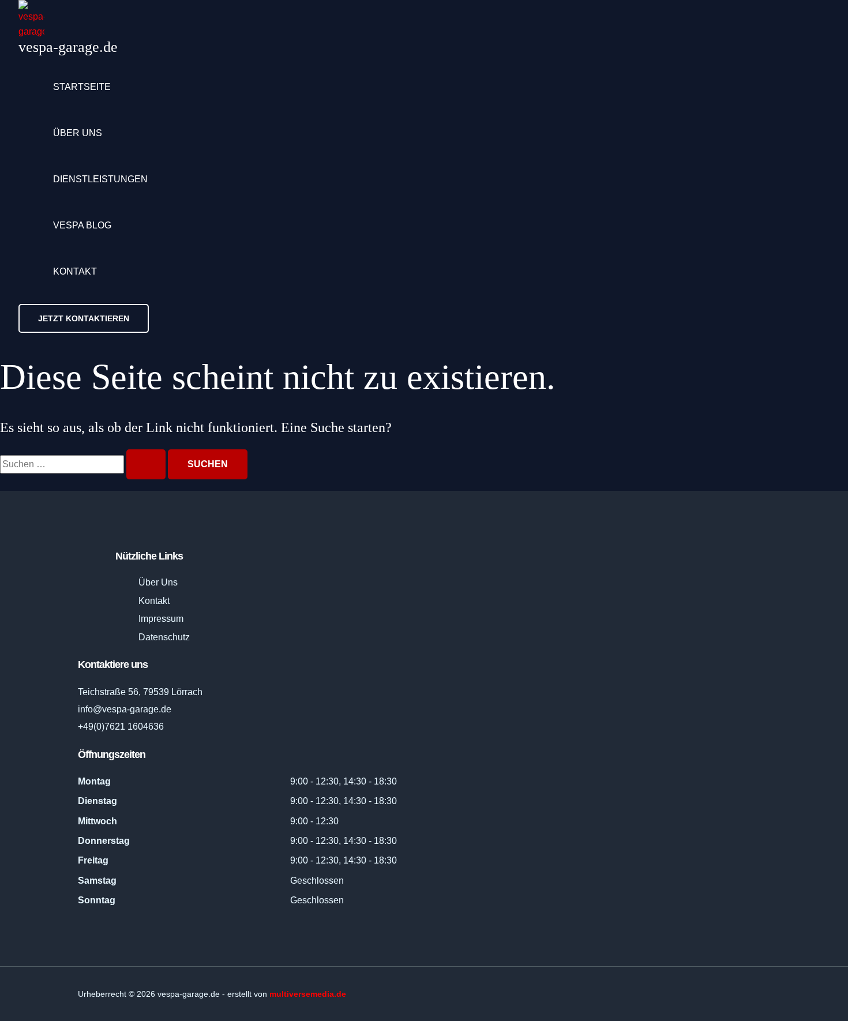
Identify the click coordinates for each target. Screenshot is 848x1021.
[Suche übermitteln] (146, 464)
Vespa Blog (82, 225)
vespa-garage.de (68, 47)
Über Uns (158, 582)
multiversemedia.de (307, 994)
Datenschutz (164, 637)
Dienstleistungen (100, 179)
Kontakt (75, 271)
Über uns (77, 133)
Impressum (160, 619)
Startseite (82, 87)
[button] (83, 318)
